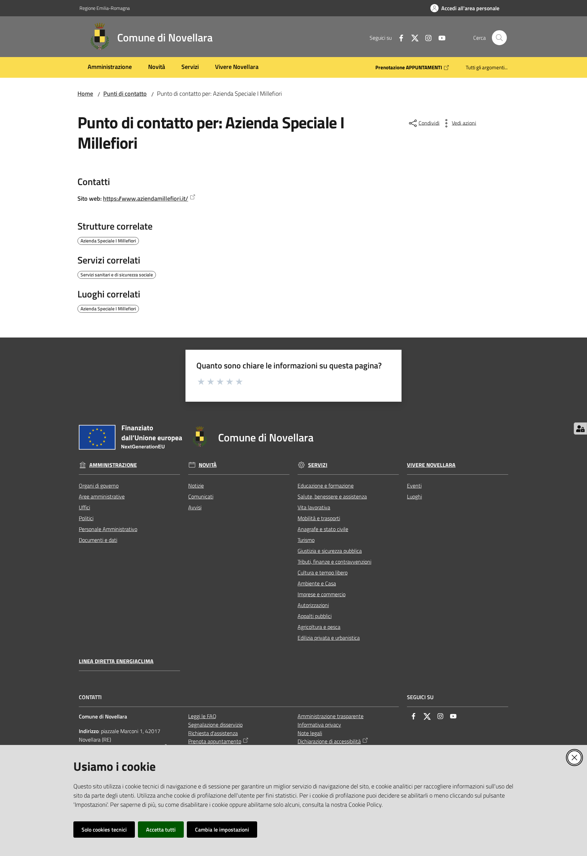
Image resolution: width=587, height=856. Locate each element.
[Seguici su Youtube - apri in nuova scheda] (439, 37)
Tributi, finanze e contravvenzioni (334, 562)
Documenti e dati (98, 540)
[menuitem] (109, 67)
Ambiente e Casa (317, 583)
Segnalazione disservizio (215, 725)
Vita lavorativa (314, 507)
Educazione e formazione (326, 485)
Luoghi (414, 496)
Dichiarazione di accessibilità (329, 741)
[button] (499, 38)
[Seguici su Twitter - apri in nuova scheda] (412, 37)
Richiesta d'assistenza (213, 733)
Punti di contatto (125, 93)
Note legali (310, 733)
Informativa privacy (319, 725)
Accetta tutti (161, 829)
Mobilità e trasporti (319, 518)
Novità (208, 465)
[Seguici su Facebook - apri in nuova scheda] (398, 37)
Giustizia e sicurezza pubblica (330, 551)
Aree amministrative (102, 496)
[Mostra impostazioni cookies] (580, 428)
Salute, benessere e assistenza (332, 496)
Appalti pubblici (315, 616)
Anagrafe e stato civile (323, 529)
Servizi (317, 465)
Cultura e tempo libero (323, 572)
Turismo (306, 540)
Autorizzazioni (313, 605)
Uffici (84, 507)
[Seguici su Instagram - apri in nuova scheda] (425, 37)
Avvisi (194, 507)
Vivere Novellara (431, 465)
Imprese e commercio (321, 594)
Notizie (196, 485)
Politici (86, 518)
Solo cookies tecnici (104, 829)
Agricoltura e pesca (319, 627)
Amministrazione (113, 465)
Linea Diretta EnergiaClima (116, 661)
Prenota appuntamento (214, 741)
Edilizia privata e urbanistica (329, 638)
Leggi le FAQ (202, 716)
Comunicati (200, 496)
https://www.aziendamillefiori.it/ (145, 198)
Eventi (414, 485)
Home (85, 93)
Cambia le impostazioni (222, 829)
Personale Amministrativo (108, 529)
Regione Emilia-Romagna (104, 8)
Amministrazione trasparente (330, 716)
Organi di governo (99, 485)
